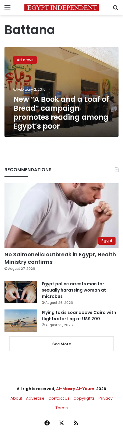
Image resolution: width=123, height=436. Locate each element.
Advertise (35, 398)
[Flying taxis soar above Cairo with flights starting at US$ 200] (20, 320)
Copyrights (84, 398)
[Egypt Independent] (61, 7)
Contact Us (59, 398)
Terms (62, 408)
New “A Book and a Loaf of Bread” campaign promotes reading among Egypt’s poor (61, 112)
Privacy (106, 398)
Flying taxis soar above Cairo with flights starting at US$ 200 (79, 315)
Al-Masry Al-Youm (75, 389)
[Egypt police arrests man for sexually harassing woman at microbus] (20, 292)
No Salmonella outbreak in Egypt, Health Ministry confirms (60, 258)
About (16, 398)
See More (61, 344)
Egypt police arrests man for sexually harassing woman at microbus (74, 290)
